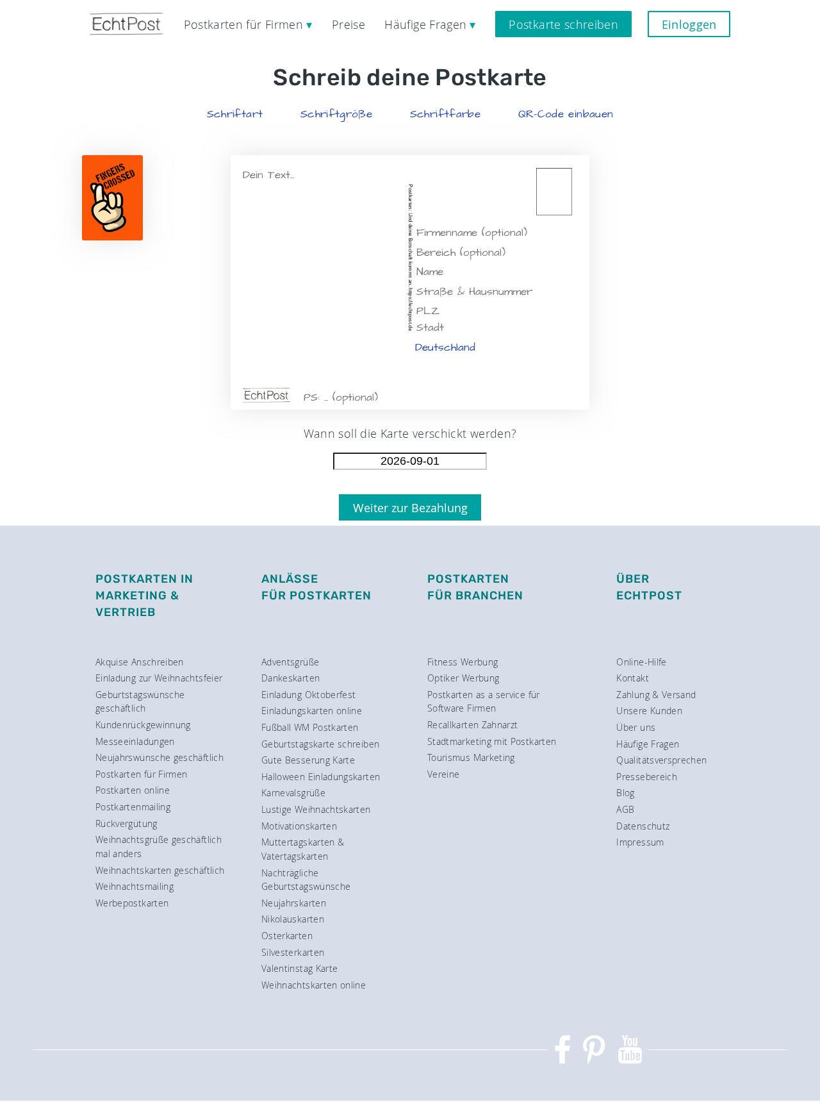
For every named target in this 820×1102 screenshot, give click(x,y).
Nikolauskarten (292, 919)
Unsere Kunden (649, 711)
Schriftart (235, 114)
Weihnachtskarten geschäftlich (159, 870)
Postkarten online (132, 790)
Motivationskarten (299, 826)
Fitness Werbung (462, 662)
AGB (625, 809)
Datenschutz (642, 826)
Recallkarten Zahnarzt (472, 725)
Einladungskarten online (311, 711)
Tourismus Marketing (471, 757)
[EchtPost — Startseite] (126, 24)
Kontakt (632, 678)
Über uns (635, 727)
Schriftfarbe (445, 114)
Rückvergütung (126, 823)
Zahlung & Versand (656, 695)
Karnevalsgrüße (293, 793)
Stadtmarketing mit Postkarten (491, 741)
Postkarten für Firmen (141, 774)
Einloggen (689, 24)
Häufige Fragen (647, 744)
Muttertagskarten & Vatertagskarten (302, 849)
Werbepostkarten (131, 903)
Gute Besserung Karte (308, 760)
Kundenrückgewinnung (143, 725)
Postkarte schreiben (563, 24)
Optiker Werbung (463, 678)
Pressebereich (646, 777)
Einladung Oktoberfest (308, 695)
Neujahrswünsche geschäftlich (159, 757)
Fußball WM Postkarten (310, 727)
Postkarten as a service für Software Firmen (483, 702)
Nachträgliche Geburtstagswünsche (305, 880)
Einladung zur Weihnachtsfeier (158, 678)
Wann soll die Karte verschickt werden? (410, 433)
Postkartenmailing (132, 807)
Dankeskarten (290, 678)
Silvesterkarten (292, 952)
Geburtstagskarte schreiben (320, 744)
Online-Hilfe (641, 662)
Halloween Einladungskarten (320, 777)
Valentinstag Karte (299, 968)
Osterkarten (287, 936)
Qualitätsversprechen (661, 760)
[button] (235, 114)
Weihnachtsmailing (134, 886)
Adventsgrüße (290, 662)
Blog (625, 793)
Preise (348, 24)
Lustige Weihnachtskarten (316, 809)
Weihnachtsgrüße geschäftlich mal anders (158, 846)
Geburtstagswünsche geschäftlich (139, 702)
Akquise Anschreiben (139, 662)
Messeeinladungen (135, 741)
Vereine (443, 774)
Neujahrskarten (293, 903)
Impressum (640, 842)
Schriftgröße (336, 114)
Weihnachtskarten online (313, 985)
